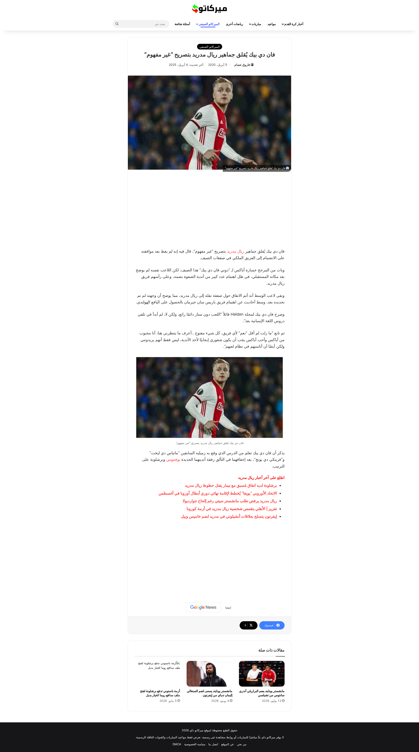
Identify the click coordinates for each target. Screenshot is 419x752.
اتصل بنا (213, 744)
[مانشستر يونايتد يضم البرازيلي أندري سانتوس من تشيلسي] (262, 674)
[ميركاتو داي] (209, 8)
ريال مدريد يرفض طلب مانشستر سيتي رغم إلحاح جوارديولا (230, 500)
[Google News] (203, 607)
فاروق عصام (242, 64)
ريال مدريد (235, 251)
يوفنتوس (173, 459)
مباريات (256, 24)
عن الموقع (227, 744)
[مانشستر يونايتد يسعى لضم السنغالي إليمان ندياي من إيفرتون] (209, 674)
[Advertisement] (209, 208)
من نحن (241, 744)
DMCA (177, 744)
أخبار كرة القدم (293, 24)
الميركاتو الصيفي (209, 24)
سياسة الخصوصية (194, 744)
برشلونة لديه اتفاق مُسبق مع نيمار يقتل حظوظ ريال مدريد (231, 485)
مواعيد (272, 24)
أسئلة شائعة (182, 24)
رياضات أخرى (234, 24)
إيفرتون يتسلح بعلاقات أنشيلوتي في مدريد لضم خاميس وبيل (229, 516)
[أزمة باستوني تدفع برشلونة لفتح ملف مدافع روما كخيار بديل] (157, 674)
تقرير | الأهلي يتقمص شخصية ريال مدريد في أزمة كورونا (232, 508)
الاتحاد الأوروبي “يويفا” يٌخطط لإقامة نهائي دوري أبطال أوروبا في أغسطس (218, 493)
